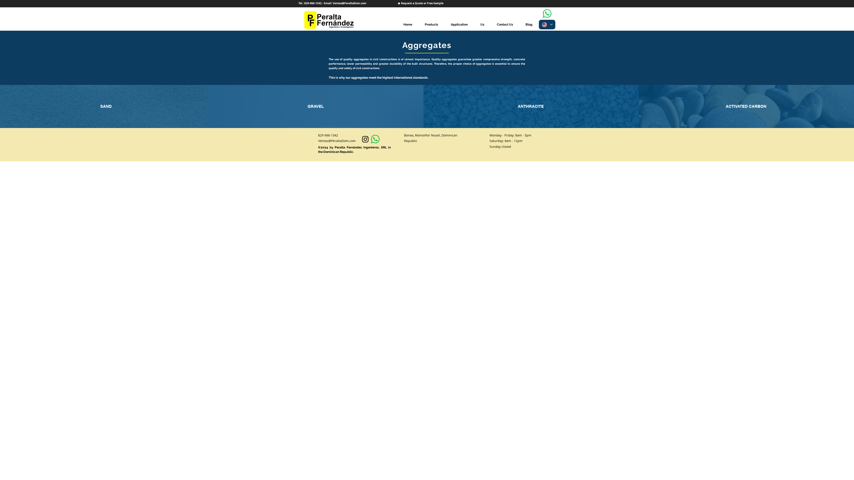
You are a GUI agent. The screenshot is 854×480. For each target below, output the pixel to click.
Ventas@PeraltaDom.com (337, 141)
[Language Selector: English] (547, 24)
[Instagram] (365, 139)
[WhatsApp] (547, 13)
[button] (459, 24)
